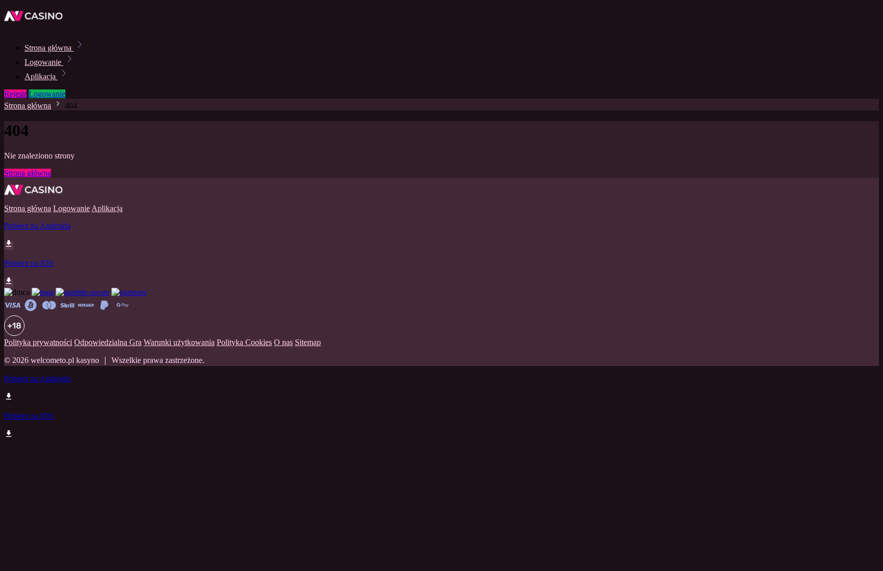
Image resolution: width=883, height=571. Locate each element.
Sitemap (308, 342)
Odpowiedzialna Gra (108, 342)
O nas (283, 342)
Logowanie (44, 62)
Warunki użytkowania (179, 342)
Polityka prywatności (38, 342)
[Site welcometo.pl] (39, 25)
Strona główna (49, 47)
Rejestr (15, 93)
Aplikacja (41, 76)
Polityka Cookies (244, 342)
